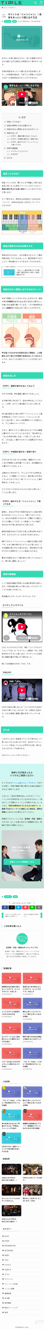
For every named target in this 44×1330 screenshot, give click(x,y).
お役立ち (8, 1269)
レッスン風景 (9, 1288)
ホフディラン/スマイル (19, 151)
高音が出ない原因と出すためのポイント (23, 129)
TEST (7, 1260)
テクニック (9, 1279)
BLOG (7, 1236)
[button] (5, 907)
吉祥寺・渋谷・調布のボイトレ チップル (22, 947)
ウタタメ (7, 21)
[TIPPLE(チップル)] (11, 3)
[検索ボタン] (35, 3)
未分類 (7, 1298)
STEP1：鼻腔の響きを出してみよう (24, 136)
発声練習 (8, 1303)
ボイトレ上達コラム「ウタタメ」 (24, 783)
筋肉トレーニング (11, 1307)
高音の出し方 (12, 133)
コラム (7, 1274)
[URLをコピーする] (39, 907)
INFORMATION (10, 1245)
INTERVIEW (9, 1250)
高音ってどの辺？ (14, 121)
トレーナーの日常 (11, 1284)
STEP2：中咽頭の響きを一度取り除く (25, 139)
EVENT (7, 1241)
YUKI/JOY (14, 154)
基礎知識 (8, 1293)
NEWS (7, 1255)
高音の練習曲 (12, 148)
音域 (14, 21)
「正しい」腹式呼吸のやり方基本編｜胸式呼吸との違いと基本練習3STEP (27, 272)
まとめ (9, 157)
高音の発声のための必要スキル (19, 125)
